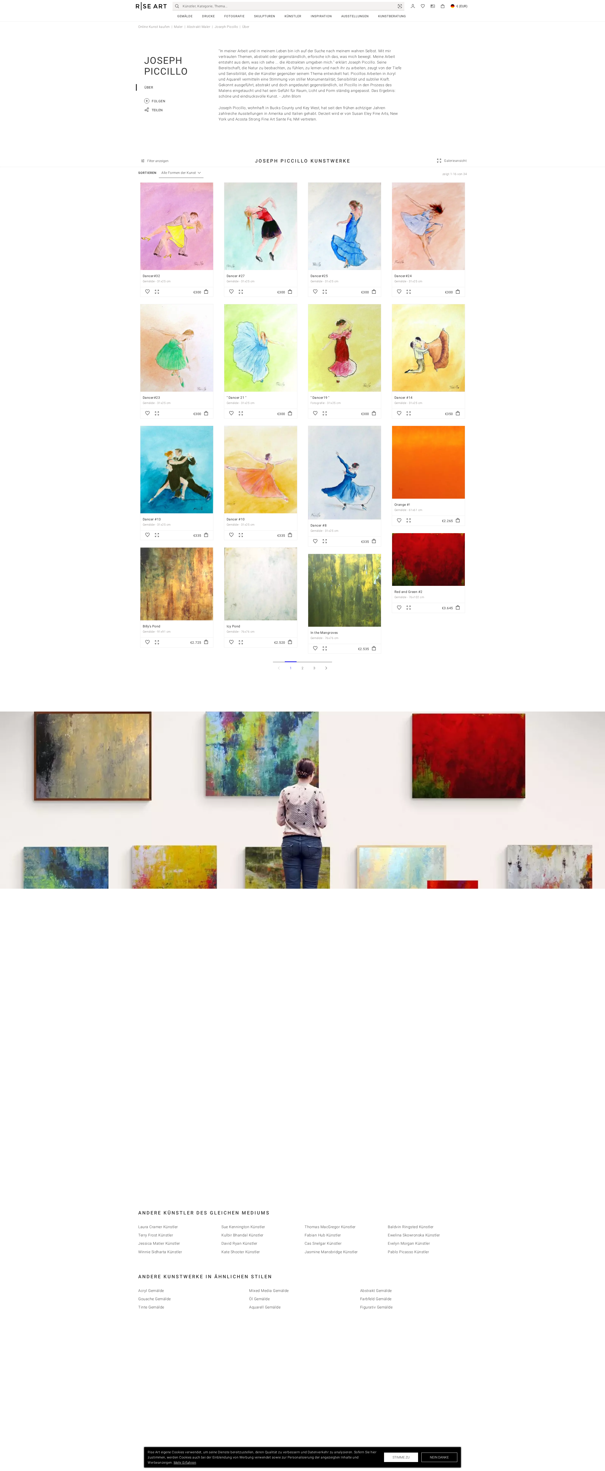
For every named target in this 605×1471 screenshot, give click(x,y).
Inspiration (321, 16)
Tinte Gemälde (151, 1307)
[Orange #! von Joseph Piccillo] (428, 462)
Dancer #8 (319, 525)
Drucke (208, 16)
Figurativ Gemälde (376, 1307)
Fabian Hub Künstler (323, 1235)
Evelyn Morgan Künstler (409, 1243)
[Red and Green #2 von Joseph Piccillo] (428, 559)
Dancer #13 (152, 519)
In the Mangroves (324, 633)
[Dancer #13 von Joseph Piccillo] (176, 469)
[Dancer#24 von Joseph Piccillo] (428, 226)
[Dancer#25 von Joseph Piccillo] (344, 226)
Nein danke (439, 1457)
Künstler (293, 16)
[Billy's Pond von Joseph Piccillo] (176, 584)
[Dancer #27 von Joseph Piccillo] (260, 226)
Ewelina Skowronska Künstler (414, 1235)
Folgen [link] (155, 100)
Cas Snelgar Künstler (323, 1243)
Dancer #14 (403, 397)
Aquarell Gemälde (265, 1307)
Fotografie (234, 16)
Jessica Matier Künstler (159, 1243)
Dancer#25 (319, 276)
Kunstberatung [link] (392, 16)
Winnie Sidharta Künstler (160, 1252)
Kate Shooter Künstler (240, 1252)
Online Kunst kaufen (154, 27)
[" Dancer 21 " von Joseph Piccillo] (260, 348)
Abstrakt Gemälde (376, 1290)
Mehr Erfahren (185, 1462)
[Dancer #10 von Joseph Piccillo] (260, 469)
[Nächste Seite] (326, 668)
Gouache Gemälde (154, 1299)
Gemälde (185, 16)
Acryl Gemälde (151, 1290)
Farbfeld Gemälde (376, 1299)
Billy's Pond (151, 626)
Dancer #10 (236, 519)
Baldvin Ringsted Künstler (411, 1227)
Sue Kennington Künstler (243, 1227)
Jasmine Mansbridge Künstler (331, 1252)
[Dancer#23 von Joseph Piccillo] (176, 348)
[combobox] (178, 172)
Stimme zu (401, 1457)
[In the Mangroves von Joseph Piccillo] (344, 590)
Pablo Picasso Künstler (408, 1252)
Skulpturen (264, 16)
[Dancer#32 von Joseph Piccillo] (176, 226)
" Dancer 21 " (236, 397)
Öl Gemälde (259, 1299)
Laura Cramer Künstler (158, 1227)
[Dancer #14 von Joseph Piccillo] (428, 348)
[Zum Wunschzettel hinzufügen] (147, 292)
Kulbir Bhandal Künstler (242, 1235)
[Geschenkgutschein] (433, 5)
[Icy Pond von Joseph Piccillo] (260, 584)
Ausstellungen (355, 16)
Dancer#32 (151, 276)
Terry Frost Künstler (155, 1235)
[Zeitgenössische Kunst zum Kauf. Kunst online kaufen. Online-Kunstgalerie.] (151, 6)
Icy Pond (233, 626)
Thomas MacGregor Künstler (330, 1227)
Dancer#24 (403, 276)
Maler (178, 27)
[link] (399, 6)
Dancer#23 (151, 397)
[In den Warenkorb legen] (206, 292)
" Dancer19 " (320, 397)
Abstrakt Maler (198, 27)
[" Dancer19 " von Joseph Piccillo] (344, 348)
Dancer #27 (236, 276)
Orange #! (402, 504)
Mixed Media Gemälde (269, 1290)
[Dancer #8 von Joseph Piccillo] (344, 472)
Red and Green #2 (408, 592)
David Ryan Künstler (239, 1243)
